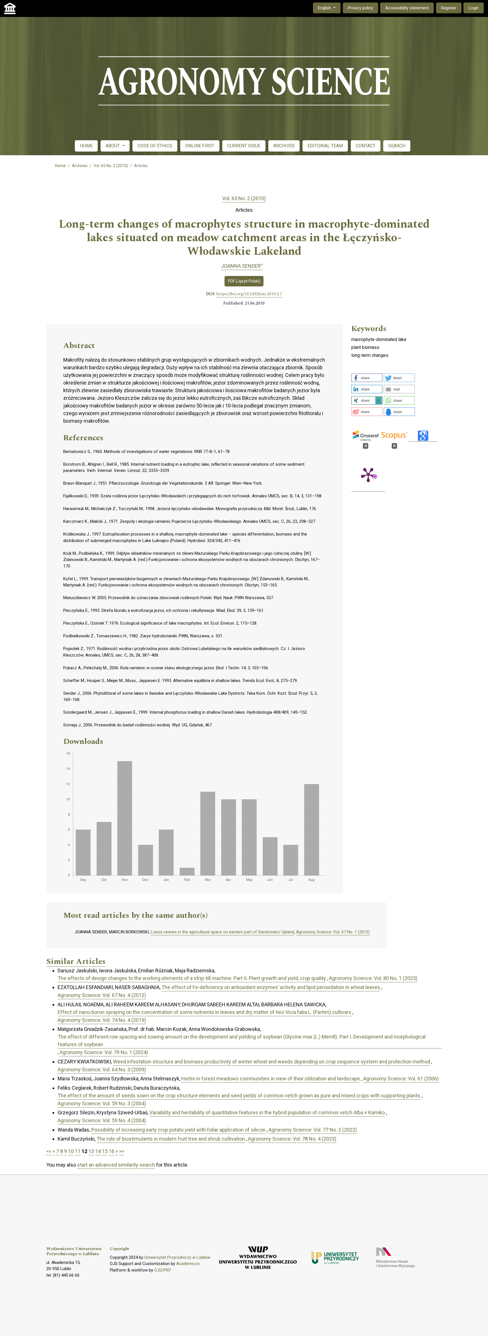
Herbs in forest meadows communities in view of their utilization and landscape (270, 1079)
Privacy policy (360, 7)
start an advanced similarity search (116, 1165)
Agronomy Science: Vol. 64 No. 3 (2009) (102, 1069)
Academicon (188, 1263)
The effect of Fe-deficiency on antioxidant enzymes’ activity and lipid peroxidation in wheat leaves (271, 987)
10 (71, 1151)
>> (121, 1151)
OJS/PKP (162, 1270)
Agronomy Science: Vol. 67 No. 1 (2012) (333, 931)
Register (448, 7)
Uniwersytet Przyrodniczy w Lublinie (177, 1257)
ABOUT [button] (113, 145)
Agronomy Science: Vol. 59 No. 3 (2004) (102, 1103)
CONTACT (365, 145)
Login (474, 7)
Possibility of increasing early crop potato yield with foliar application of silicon (178, 1130)
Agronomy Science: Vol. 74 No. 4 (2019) (102, 1020)
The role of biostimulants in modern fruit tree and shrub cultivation (171, 1139)
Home (60, 165)
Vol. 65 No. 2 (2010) (111, 165)
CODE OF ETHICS (155, 145)
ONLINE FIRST (199, 145)
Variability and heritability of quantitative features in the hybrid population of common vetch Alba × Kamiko (267, 1112)
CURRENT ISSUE (243, 145)
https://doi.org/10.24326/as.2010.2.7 (249, 294)
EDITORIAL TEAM (325, 145)
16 (111, 1151)
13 (91, 1151)
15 (105, 1151)
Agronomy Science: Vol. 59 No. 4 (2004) (102, 1120)
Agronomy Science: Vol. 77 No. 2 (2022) (313, 1130)
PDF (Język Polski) (244, 281)
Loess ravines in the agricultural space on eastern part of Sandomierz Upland (222, 931)
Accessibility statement (407, 7)
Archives (80, 165)
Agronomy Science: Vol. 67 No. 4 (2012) (102, 995)
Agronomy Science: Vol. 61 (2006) (401, 1079)
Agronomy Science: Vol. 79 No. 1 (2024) (104, 1052)
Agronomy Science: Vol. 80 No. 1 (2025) (373, 978)
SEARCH (396, 145)
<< (48, 1151)
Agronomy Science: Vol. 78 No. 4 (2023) (292, 1139)
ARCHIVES (284, 145)
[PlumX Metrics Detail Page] (368, 474)
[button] (366, 378)
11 (77, 1151)
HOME (86, 145)
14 (98, 1151)
